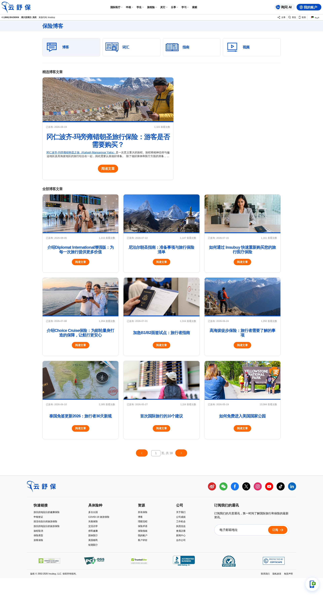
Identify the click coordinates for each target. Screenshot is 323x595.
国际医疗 (115, 7)
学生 (139, 7)
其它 (162, 7)
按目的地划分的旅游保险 (47, 526)
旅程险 (151, 7)
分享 (173, 7)
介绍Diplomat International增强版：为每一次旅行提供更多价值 (80, 249)
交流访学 (93, 526)
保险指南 (142, 531)
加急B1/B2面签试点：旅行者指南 (161, 332)
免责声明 (288, 573)
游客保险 (38, 540)
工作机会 (181, 522)
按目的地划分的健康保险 (47, 512)
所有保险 (142, 512)
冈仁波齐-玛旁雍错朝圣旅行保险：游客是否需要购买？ (108, 140)
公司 (179, 505)
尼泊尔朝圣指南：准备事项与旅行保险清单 (161, 249)
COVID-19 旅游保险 (98, 517)
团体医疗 (93, 536)
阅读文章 (108, 168)
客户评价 (142, 540)
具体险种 (95, 505)
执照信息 (181, 526)
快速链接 (41, 505)
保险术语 (142, 526)
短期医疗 (93, 545)
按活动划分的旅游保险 (45, 522)
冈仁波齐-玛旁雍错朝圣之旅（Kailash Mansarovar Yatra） (81, 152)
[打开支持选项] (312, 584)
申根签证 (38, 517)
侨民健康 (93, 531)
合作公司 (181, 540)
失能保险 (93, 522)
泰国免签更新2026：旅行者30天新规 (80, 416)
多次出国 (93, 512)
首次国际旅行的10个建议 (161, 416)
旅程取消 (38, 531)
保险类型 (38, 536)
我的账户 (142, 536)
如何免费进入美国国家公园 (242, 416)
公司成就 (181, 517)
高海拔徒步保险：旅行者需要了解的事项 (242, 332)
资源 (141, 505)
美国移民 (93, 540)
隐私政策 (277, 573)
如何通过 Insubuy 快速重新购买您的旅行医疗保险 (242, 249)
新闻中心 (181, 536)
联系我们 (265, 573)
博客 (140, 517)
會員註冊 (181, 531)
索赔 (194, 7)
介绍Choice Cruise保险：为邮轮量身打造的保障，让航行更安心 (80, 332)
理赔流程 (142, 522)
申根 (128, 7)
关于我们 (181, 512)
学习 (184, 7)
